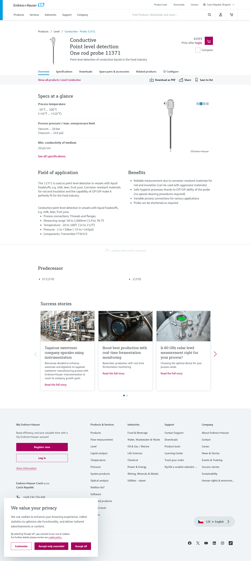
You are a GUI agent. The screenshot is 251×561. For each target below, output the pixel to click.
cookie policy (54, 537)
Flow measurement (101, 439)
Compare (207, 50)
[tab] (45, 72)
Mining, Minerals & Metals (143, 473)
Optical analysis (99, 480)
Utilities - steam (137, 480)
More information (26, 468)
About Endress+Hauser (215, 432)
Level (57, 31)
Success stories (210, 467)
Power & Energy (137, 467)
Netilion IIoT (97, 487)
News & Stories (211, 453)
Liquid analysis (99, 453)
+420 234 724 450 (34, 497)
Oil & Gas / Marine (138, 446)
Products (43, 31)
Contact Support (174, 432)
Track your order (174, 460)
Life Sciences (135, 453)
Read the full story (56, 384)
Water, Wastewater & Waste (144, 439)
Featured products (101, 501)
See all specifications (52, 156)
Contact (194, 4)
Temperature (98, 460)
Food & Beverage (138, 432)
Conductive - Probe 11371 (80, 31)
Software (95, 494)
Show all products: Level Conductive (59, 80)
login (198, 43)
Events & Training (212, 460)
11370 (136, 279)
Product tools (160, 4)
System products (100, 473)
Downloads (179, 4)
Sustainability (209, 473)
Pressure (95, 467)
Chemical (133, 460)
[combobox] (221, 4)
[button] (42, 447)
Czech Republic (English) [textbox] (219, 4)
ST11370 (48, 279)
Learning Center (174, 453)
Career (205, 446)
